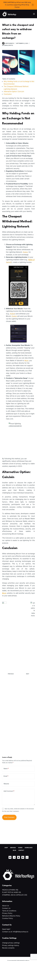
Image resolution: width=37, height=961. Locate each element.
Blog (14, 850)
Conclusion (8, 94)
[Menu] (34, 14)
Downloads (28, 847)
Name (6, 768)
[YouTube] (22, 857)
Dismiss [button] (32, 4)
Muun (26, 360)
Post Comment (9, 817)
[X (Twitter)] (10, 857)
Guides (20, 847)
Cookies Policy (7, 918)
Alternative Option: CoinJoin (14, 91)
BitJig (4, 593)
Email (6, 776)
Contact (21, 850)
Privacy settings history (10, 945)
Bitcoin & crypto (7, 45)
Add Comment (9, 791)
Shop (6, 847)
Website (6, 784)
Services (13, 847)
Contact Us (6, 908)
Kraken (25, 252)
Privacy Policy (7, 913)
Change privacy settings (11, 943)
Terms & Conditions (9, 911)
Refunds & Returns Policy (11, 916)
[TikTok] (27, 857)
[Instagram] (18, 857)
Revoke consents (8, 948)
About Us (5, 906)
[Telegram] (14, 857)
